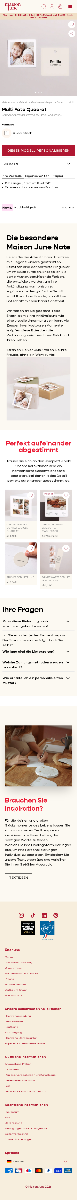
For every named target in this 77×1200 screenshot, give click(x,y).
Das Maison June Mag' (19, 962)
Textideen (12, 1069)
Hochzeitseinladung (18, 1015)
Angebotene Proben (18, 1063)
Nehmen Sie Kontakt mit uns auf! (26, 1091)
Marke (9, 956)
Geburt (23, 102)
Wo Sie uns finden (16, 989)
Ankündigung (13, 1032)
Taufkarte (11, 1026)
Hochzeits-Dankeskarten (21, 1037)
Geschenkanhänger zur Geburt (47, 102)
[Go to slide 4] (73, 207)
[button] (38, 17)
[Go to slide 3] (41, 92)
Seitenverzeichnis (16, 1133)
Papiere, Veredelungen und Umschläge (30, 1074)
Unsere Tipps (13, 967)
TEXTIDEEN (18, 877)
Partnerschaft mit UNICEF (21, 973)
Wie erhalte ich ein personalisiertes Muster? (32, 680)
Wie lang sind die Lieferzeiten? (28, 651)
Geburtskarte (14, 1021)
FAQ (7, 1085)
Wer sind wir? (13, 995)
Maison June (8, 102)
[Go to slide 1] (35, 92)
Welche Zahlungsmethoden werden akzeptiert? (32, 664)
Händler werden (15, 984)
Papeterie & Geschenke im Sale (25, 1043)
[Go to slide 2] (38, 92)
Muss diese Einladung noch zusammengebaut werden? (25, 623)
